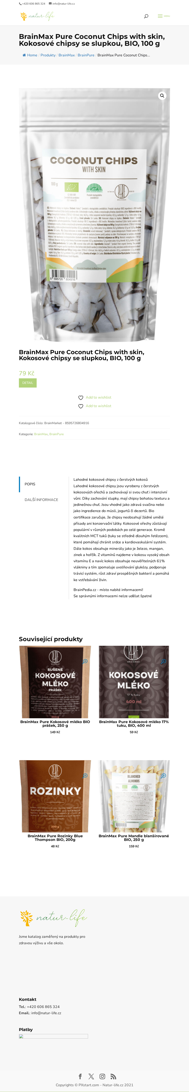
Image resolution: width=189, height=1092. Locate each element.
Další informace (41, 499)
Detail (27, 383)
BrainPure (56, 434)
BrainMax (41, 434)
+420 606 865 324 (33, 4)
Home (32, 55)
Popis (30, 484)
